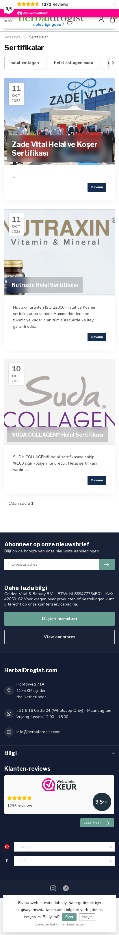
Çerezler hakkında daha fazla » (60, 924)
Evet (69, 917)
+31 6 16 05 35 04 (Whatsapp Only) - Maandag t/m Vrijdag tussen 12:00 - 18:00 (63, 714)
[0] (112, 19)
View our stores (59, 637)
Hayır (87, 917)
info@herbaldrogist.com (38, 732)
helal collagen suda (73, 63)
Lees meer (92, 822)
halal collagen (24, 63)
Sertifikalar (38, 37)
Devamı (97, 187)
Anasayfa (12, 37)
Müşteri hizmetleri (59, 618)
